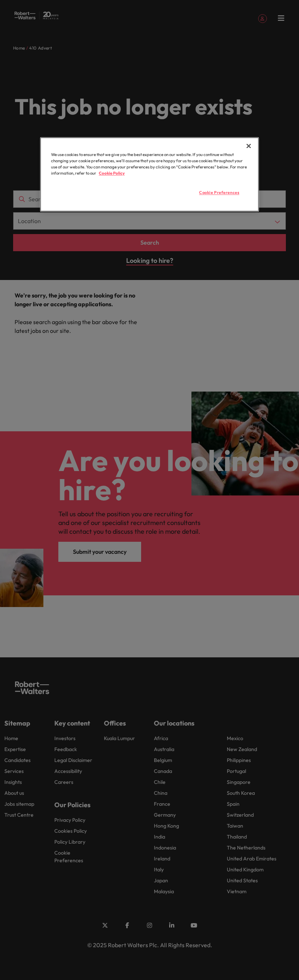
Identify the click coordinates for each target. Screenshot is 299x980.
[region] (149, 174)
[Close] (249, 146)
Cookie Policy (112, 173)
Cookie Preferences (219, 192)
